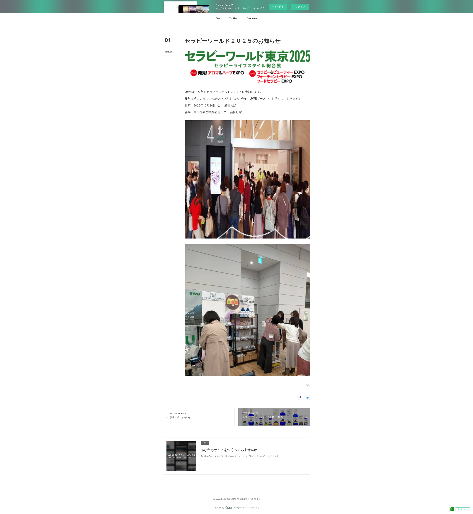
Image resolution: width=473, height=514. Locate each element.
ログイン (300, 6)
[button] (218, 18)
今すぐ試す (278, 6)
